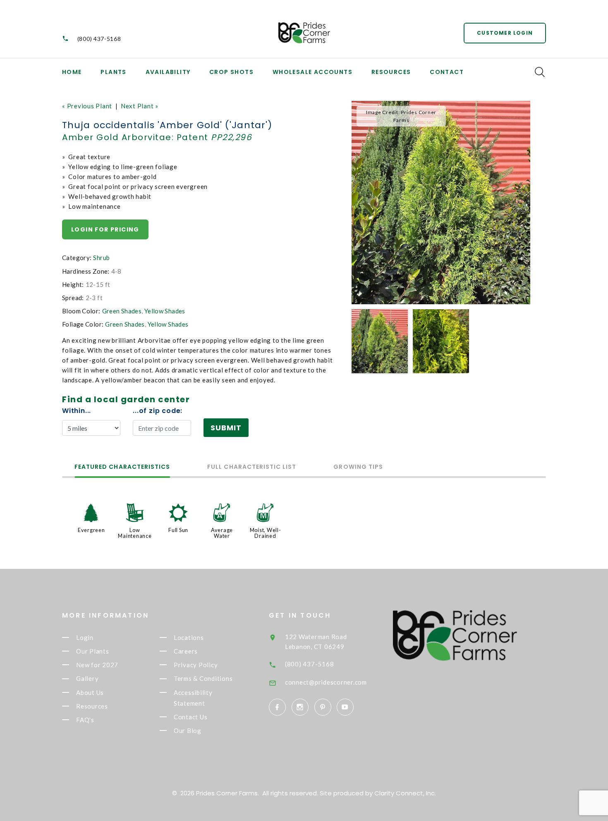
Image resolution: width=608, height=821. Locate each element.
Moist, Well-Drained (265, 533)
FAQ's (85, 719)
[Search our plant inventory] (540, 72)
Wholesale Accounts (312, 72)
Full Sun (178, 530)
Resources (391, 72)
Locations (189, 637)
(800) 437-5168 (99, 38)
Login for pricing (105, 229)
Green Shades (122, 311)
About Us (90, 692)
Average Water (222, 533)
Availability (168, 72)
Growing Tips (358, 467)
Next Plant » (139, 106)
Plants (113, 72)
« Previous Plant (87, 106)
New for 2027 (97, 664)
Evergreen (91, 530)
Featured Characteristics (122, 467)
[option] (441, 202)
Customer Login (505, 32)
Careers (186, 651)
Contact (447, 72)
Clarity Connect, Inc (404, 793)
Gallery (87, 679)
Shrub (101, 257)
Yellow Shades (164, 311)
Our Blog (187, 730)
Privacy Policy (196, 664)
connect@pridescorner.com (326, 682)
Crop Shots (231, 72)
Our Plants (92, 651)
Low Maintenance (134, 533)
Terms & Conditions (203, 679)
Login (84, 637)
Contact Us (191, 717)
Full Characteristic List (251, 467)
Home (72, 72)
